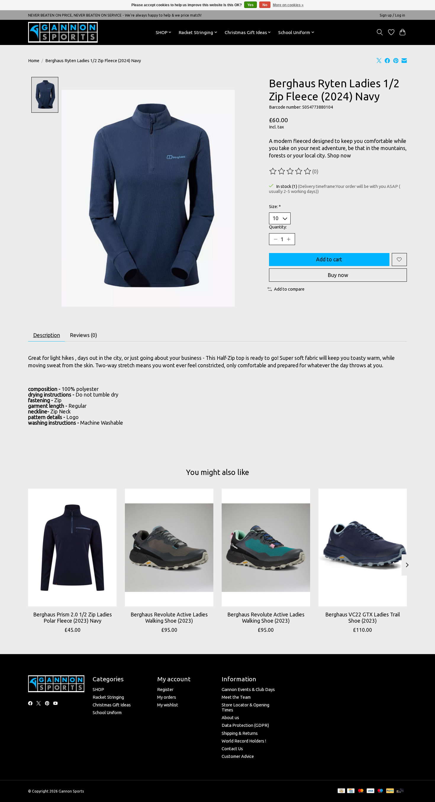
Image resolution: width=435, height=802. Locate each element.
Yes (250, 5)
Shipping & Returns (240, 733)
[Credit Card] (351, 791)
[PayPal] (390, 791)
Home (33, 60)
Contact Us (232, 748)
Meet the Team (236, 697)
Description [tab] (46, 335)
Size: (275, 206)
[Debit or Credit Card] (400, 791)
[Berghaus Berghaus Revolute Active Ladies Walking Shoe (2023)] (169, 547)
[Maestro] (380, 791)
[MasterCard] (361, 791)
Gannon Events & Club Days (248, 689)
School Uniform (107, 712)
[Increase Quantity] (288, 239)
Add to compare (289, 289)
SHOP (98, 689)
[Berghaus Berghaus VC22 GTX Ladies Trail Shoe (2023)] (362, 547)
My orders (166, 697)
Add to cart (329, 259)
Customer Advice (238, 756)
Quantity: (278, 226)
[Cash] (341, 791)
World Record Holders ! (244, 740)
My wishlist (167, 704)
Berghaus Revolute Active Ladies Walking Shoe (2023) (169, 618)
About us (230, 717)
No (264, 5)
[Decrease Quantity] (275, 239)
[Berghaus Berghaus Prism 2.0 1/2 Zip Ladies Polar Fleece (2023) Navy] (72, 547)
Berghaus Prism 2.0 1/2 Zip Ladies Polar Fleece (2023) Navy (72, 618)
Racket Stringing (108, 697)
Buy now (338, 275)
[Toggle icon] (380, 32)
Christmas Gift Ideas (112, 704)
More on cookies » (288, 5)
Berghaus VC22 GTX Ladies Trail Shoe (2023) (362, 618)
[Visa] (370, 791)
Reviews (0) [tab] (83, 335)
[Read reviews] (290, 171)
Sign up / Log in (392, 15)
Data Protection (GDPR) (245, 725)
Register (165, 689)
